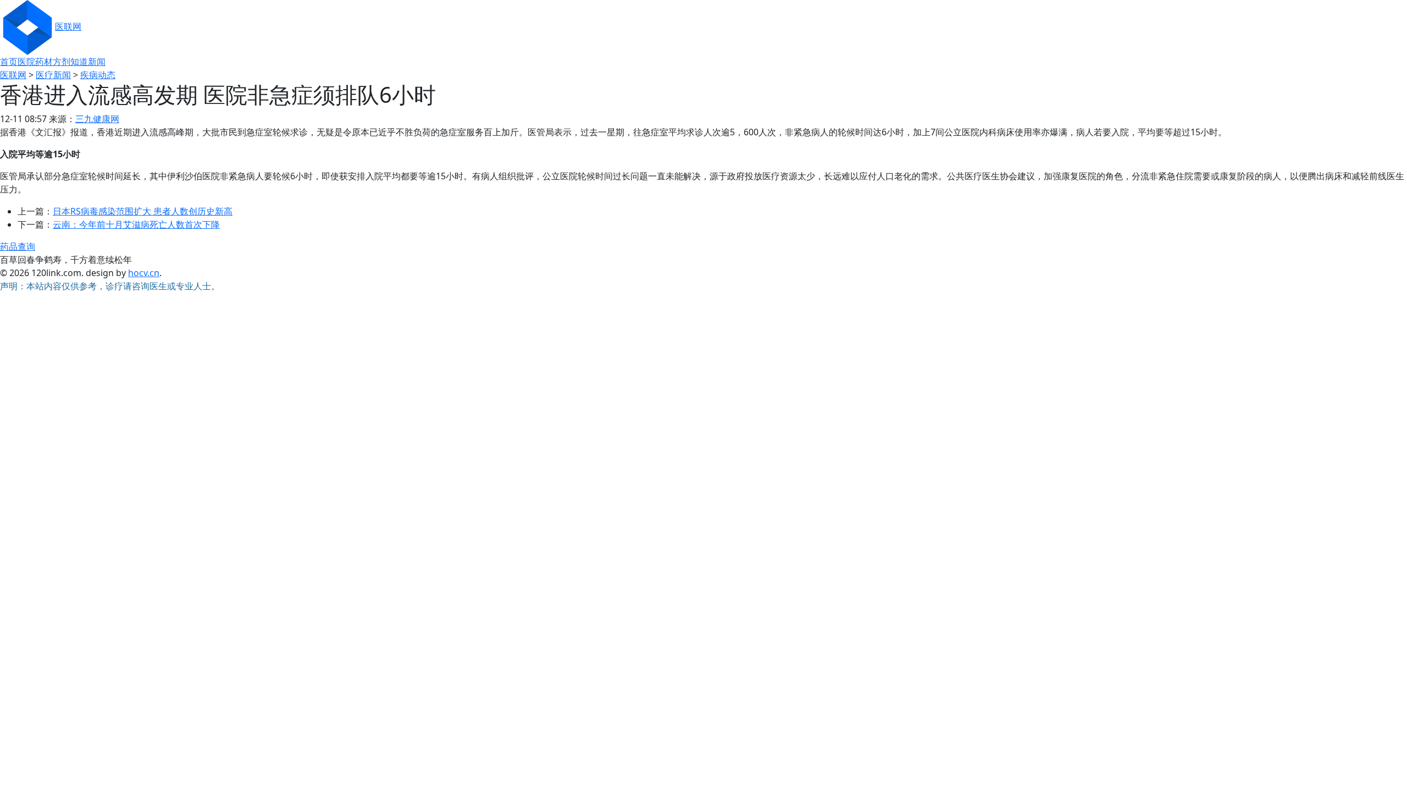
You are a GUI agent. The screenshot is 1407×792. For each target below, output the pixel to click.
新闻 (97, 62)
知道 (79, 62)
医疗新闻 (53, 75)
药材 (44, 62)
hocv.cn (143, 273)
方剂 (61, 62)
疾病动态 (97, 75)
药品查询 (17, 246)
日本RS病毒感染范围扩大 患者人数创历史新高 (142, 211)
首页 (9, 62)
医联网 (68, 26)
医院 (26, 62)
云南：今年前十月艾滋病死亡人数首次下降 (136, 224)
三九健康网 (97, 119)
